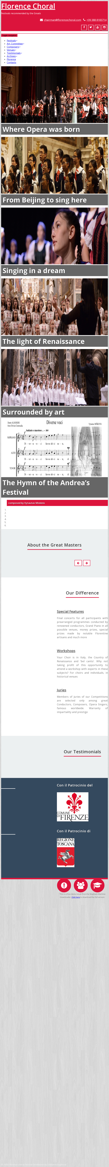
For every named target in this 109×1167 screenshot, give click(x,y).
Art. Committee (15, 43)
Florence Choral (28, 6)
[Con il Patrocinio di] (65, 866)
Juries (61, 690)
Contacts (11, 62)
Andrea (14, 779)
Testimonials (14, 53)
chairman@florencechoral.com (62, 20)
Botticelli (15, 620)
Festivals (11, 40)
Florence (11, 59)
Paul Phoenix (54, 1000)
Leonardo (15, 938)
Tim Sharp (54, 1136)
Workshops (66, 650)
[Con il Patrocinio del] (72, 820)
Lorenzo (15, 700)
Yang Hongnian (55, 1066)
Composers (13, 46)
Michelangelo (15, 858)
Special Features (70, 611)
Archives (11, 56)
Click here (76, 897)
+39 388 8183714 (96, 20)
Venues (11, 50)
